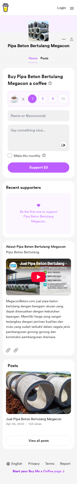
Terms (50, 464)
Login (61, 8)
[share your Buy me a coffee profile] (72, 39)
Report (65, 464)
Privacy (34, 464)
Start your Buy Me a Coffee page (37, 471)
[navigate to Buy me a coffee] (6, 7)
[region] (38, 123)
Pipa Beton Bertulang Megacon (39, 45)
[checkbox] (24, 155)
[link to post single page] (38, 399)
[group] (38, 400)
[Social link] (8, 350)
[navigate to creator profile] (38, 31)
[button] (71, 8)
